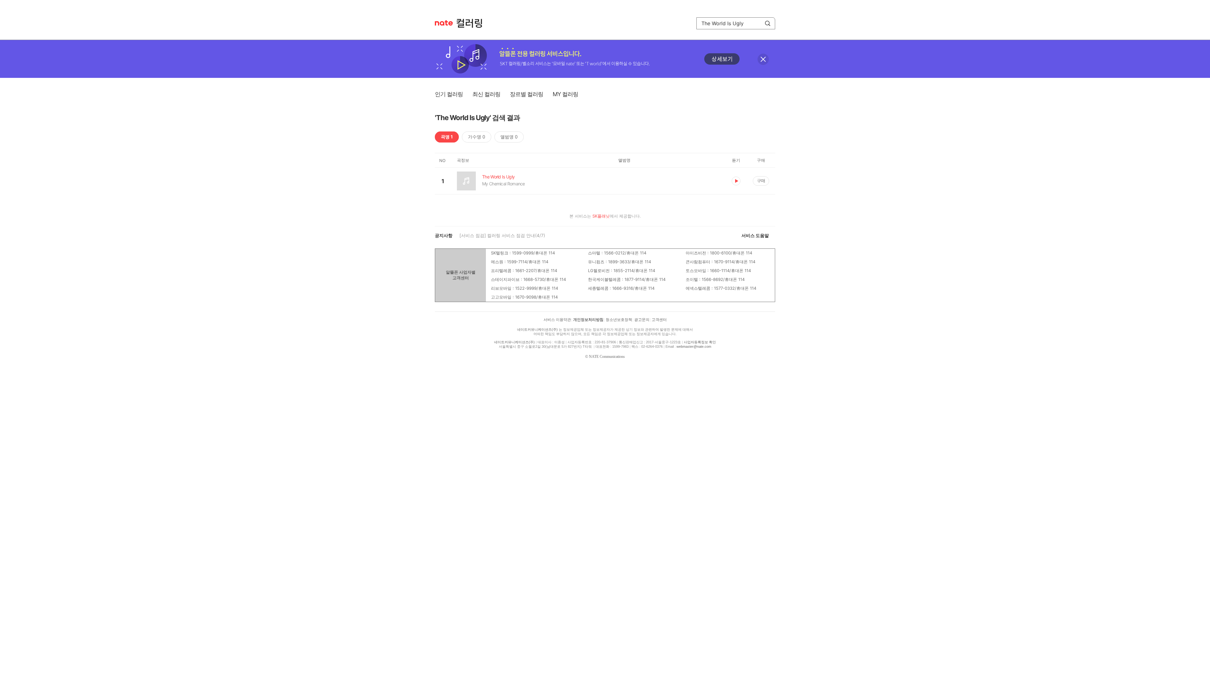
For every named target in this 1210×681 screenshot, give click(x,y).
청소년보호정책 (619, 319)
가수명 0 (476, 136)
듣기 (736, 181)
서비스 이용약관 (557, 319)
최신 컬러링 (486, 94)
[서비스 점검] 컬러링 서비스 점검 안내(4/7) (502, 235)
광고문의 (641, 319)
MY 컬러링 (565, 94)
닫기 (763, 59)
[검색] (767, 23)
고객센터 (659, 319)
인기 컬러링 (449, 94)
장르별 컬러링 (526, 94)
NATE (444, 23)
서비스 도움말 (755, 235)
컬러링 (472, 23)
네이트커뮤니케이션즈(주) (537, 329)
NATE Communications (607, 356)
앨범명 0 (509, 136)
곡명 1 (447, 136)
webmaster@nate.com (694, 346)
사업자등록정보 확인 (700, 342)
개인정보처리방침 (588, 319)
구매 (761, 180)
